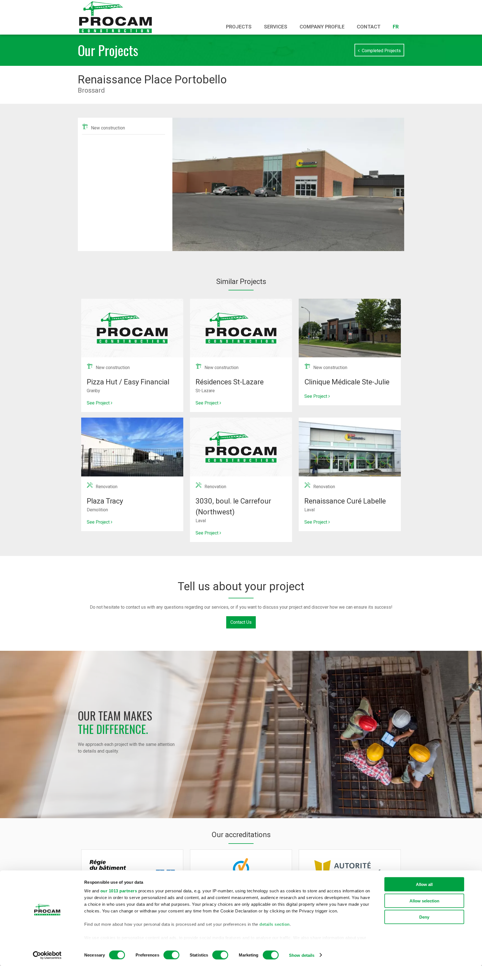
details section (274, 924)
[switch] (171, 954)
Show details (301, 955)
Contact (368, 27)
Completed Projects (380, 50)
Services (275, 27)
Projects (239, 27)
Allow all (424, 884)
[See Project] (132, 302)
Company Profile (322, 27)
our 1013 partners (118, 890)
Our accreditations (241, 834)
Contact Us (241, 622)
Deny (424, 917)
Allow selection (424, 900)
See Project (99, 403)
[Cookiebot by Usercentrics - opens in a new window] (47, 955)
